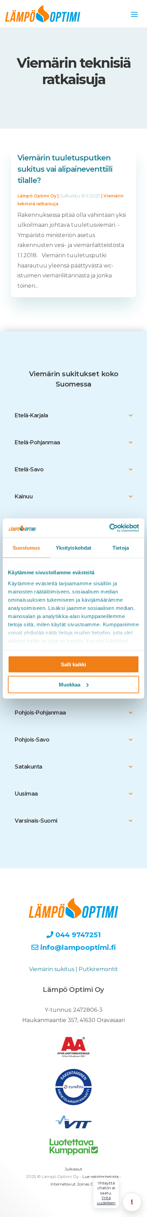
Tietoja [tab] (120, 547)
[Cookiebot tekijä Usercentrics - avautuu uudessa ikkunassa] (109, 528)
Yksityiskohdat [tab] (73, 547)
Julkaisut (73, 1169)
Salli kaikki (73, 664)
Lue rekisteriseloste (100, 1176)
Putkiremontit (98, 969)
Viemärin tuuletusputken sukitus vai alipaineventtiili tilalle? (64, 169)
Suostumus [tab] (26, 547)
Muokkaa (69, 684)
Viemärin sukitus (51, 969)
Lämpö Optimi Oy (36, 195)
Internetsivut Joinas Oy (73, 1184)
